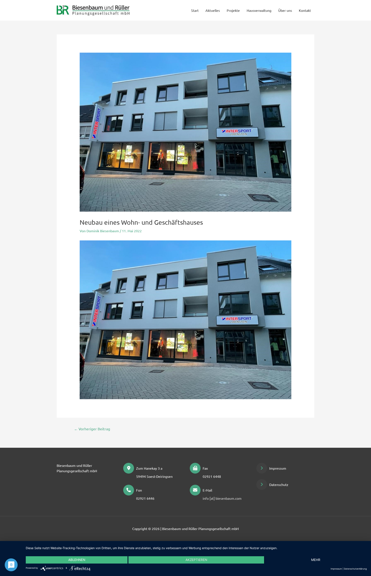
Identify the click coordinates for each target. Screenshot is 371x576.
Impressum (277, 468)
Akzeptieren (196, 560)
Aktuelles (212, 10)
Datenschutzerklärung (355, 568)
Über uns (285, 10)
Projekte (233, 10)
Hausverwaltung (259, 10)
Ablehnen (76, 560)
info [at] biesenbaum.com (222, 498)
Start (195, 10)
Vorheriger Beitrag (92, 428)
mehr (315, 560)
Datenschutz (278, 484)
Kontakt (305, 10)
